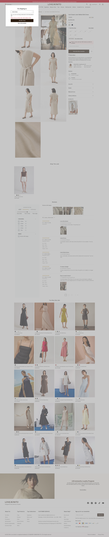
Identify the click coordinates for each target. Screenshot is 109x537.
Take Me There (22, 20)
